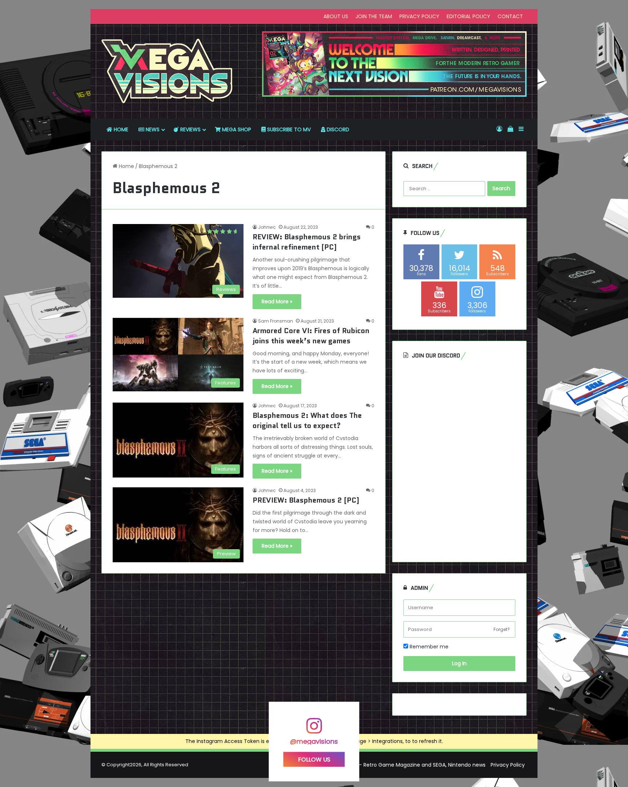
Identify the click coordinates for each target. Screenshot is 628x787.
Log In (459, 663)
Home (125, 166)
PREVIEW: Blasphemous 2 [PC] (306, 500)
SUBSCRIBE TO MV (288, 129)
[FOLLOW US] (314, 729)
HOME (120, 129)
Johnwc (267, 227)
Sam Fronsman (275, 321)
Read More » (277, 301)
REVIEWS (190, 129)
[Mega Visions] (167, 71)
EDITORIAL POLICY (468, 16)
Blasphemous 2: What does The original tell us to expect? (307, 420)
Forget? (502, 629)
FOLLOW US (314, 759)
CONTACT (510, 16)
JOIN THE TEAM (373, 16)
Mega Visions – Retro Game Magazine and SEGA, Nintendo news (405, 764)
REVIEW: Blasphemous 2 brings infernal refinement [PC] (307, 242)
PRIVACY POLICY (419, 16)
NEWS (152, 129)
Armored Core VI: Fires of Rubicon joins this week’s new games (311, 335)
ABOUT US (335, 16)
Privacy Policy (508, 764)
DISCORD (337, 129)
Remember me (428, 646)
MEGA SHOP (236, 129)
